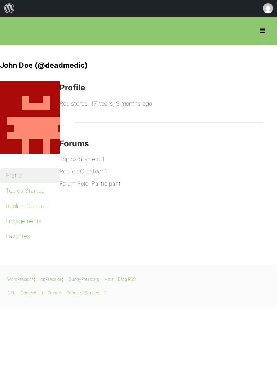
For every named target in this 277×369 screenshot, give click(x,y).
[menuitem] (9, 8)
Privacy (55, 292)
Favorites (18, 236)
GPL (11, 292)
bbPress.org (11, 31)
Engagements (23, 220)
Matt (108, 279)
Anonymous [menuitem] (267, 8)
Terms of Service (83, 292)
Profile (14, 175)
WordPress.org (21, 279)
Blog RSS (127, 279)
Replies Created (27, 205)
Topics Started (25, 190)
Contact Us (31, 292)
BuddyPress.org (84, 279)
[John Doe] (36, 158)
